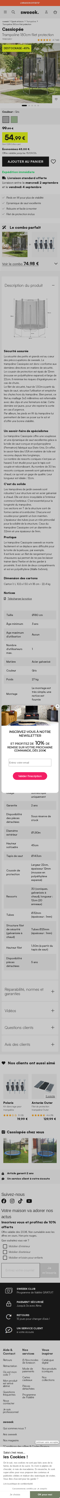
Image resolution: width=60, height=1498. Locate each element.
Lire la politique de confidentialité (18, 1484)
